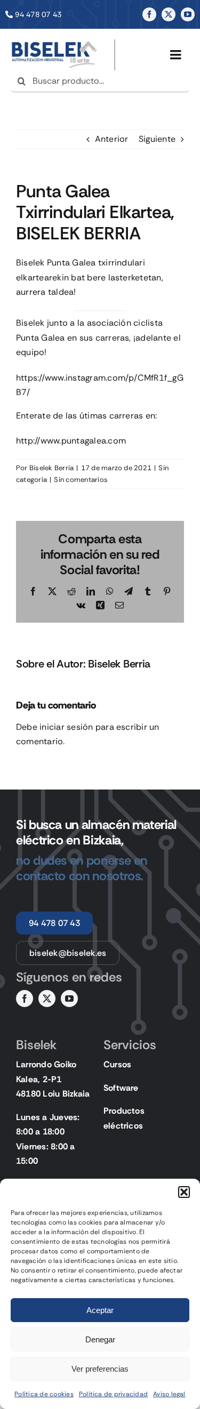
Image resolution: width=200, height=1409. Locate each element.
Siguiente (157, 138)
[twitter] (168, 14)
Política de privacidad (113, 1394)
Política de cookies (44, 1394)
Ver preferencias (100, 1368)
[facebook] (149, 14)
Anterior (112, 138)
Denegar (100, 1339)
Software (121, 1087)
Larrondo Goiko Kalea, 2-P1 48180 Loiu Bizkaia (53, 1079)
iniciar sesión (67, 726)
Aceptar (100, 1310)
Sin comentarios (81, 479)
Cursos (117, 1064)
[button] (184, 1192)
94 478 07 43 (38, 14)
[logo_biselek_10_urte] (54, 43)
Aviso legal (169, 1394)
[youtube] (188, 14)
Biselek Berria (51, 467)
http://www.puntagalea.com (71, 440)
